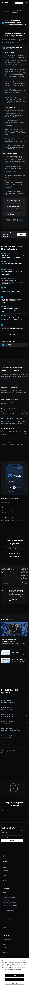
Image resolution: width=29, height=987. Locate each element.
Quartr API (20, 220)
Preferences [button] (5, 970)
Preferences (14, 983)
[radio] (9, 553)
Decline (14, 979)
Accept (14, 975)
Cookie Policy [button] (16, 967)
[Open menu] (26, 2)
